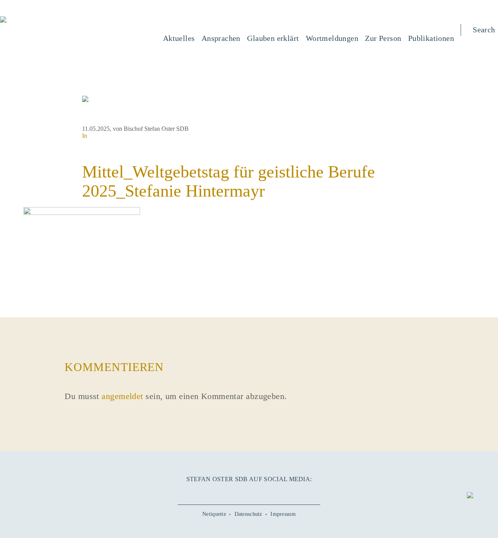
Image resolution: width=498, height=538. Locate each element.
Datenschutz (248, 514)
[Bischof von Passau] (50, 20)
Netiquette (214, 514)
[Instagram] (249, 492)
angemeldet (122, 396)
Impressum (283, 514)
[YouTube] (234, 492)
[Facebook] (220, 492)
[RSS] (277, 492)
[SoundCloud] (263, 492)
